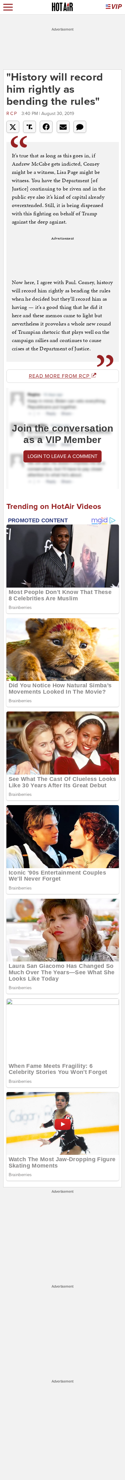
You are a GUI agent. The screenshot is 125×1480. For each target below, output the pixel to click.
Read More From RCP (60, 376)
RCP (13, 113)
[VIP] (114, 7)
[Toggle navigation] (8, 7)
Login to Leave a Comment (62, 456)
